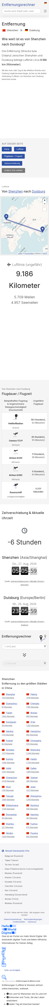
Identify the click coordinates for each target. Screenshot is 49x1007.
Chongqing (35, 740)
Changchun (11, 777)
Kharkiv (12, 877)
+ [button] (44, 200)
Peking (33, 694)
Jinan (33, 787)
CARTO (45, 253)
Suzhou (9, 759)
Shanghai (10, 694)
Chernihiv (13, 886)
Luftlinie (20, 149)
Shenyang (35, 750)
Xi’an (32, 722)
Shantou (10, 824)
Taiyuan (10, 796)
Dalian (33, 768)
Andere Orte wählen (13, 170)
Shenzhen (15, 191)
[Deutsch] (45, 3)
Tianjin (9, 713)
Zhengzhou (35, 796)
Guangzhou (11, 703)
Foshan (9, 740)
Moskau (13, 873)
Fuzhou (34, 824)
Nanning (34, 814)
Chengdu (34, 703)
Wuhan (33, 713)
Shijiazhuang (12, 805)
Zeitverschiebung (12, 163)
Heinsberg (15, 894)
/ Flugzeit (13, 156)
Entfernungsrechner (18, 5)
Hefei (8, 768)
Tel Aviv (11, 864)
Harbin (33, 759)
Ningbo (9, 833)
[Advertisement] (24, 107)
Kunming (34, 805)
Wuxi (8, 787)
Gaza (23, 869)
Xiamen (34, 777)
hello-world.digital (12, 970)
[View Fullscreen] (44, 209)
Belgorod (13, 856)
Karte (6, 149)
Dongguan (11, 722)
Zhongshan (11, 814)
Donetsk (12, 882)
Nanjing (9, 731)
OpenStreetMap (29, 253)
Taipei (11, 860)
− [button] (44, 203)
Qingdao (10, 750)
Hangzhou (35, 731)
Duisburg (38, 191)
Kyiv (11, 890)
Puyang (34, 833)
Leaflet (20, 253)
